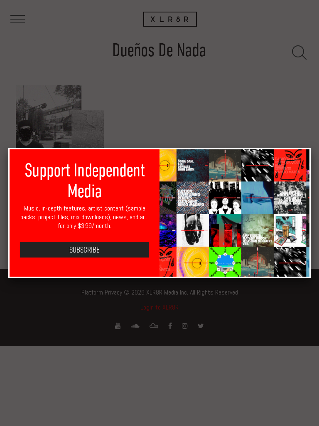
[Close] (310, 148)
